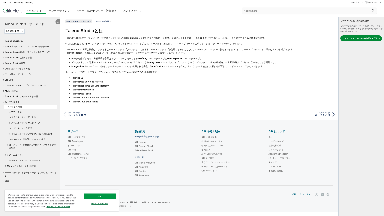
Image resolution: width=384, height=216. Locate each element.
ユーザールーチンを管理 (20, 128)
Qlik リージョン (209, 170)
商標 (144, 202)
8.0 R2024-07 (12, 31)
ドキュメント (34, 10)
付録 (7, 181)
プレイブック (131, 10)
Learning (29, 2)
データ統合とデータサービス (18, 74)
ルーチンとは (15, 111)
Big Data (9, 79)
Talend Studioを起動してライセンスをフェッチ (27, 52)
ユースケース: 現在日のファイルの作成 (27, 139)
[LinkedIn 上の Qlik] (322, 194)
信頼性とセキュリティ (212, 141)
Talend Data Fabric (144, 150)
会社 (270, 137)
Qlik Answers (141, 167)
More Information (99, 203)
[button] (373, 10)
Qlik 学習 (72, 149)
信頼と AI (205, 149)
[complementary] (361, 116)
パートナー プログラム (279, 158)
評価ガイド (113, 10)
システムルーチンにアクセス (22, 117)
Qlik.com (7, 2)
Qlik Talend (140, 142)
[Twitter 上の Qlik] (316, 194)
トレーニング (74, 145)
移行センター (95, 10)
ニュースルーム (275, 166)
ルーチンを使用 (12, 102)
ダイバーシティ (275, 149)
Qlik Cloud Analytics (145, 162)
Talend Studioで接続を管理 (18, 57)
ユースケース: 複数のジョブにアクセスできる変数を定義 (32, 146)
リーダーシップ (275, 141)
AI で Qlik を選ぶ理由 (211, 154)
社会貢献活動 (274, 145)
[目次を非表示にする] (58, 21)
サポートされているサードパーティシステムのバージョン (31, 174)
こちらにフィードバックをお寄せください (361, 38)
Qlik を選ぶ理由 (209, 137)
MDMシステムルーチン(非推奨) (21, 166)
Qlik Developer (75, 141)
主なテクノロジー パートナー (215, 162)
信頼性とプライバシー (212, 145)
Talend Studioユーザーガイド (24, 24)
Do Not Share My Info (160, 202)
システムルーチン (15, 154)
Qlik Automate (142, 175)
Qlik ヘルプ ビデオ (77, 137)
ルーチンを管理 (15, 106)
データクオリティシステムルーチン (23, 160)
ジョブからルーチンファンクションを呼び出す (30, 133)
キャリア (272, 162)
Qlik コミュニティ (301, 194)
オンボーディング (59, 10)
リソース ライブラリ (77, 158)
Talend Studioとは (14, 41)
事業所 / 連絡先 (275, 170)
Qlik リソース (357, 2)
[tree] (30, 110)
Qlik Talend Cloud (144, 146)
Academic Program (278, 154)
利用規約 (133, 202)
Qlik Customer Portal (78, 154)
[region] (62, 200)
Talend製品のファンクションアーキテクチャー (27, 46)
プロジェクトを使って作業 (17, 68)
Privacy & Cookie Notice (58, 206)
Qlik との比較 (207, 158)
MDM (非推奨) (11, 91)
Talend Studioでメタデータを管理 (21, 96)
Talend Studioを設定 (15, 63)
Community (18, 2)
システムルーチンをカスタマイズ (24, 122)
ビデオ (80, 10)
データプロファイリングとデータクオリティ (25, 85)
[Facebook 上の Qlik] (328, 194)
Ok (99, 196)
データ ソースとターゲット (214, 166)
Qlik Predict (140, 171)
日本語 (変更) (373, 2)
